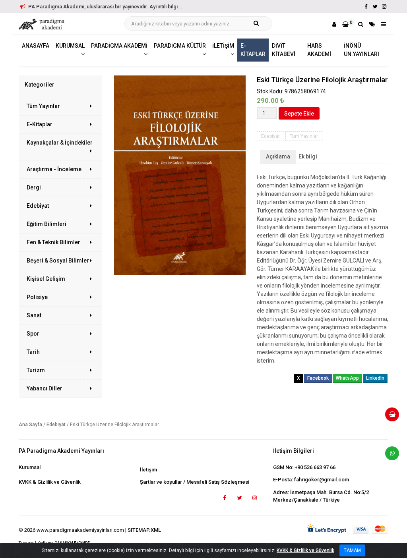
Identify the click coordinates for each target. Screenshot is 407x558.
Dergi (34, 187)
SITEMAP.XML (144, 530)
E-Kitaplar (39, 124)
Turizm (36, 370)
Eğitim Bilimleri (46, 224)
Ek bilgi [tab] (307, 156)
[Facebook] (366, 6)
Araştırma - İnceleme (54, 169)
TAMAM (352, 550)
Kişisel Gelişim (46, 279)
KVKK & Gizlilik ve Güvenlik (50, 482)
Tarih (33, 352)
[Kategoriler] (372, 24)
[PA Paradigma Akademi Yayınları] (42, 24)
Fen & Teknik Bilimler (53, 242)
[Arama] (361, 24)
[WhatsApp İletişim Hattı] (389, 456)
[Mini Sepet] (389, 417)
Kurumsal (30, 467)
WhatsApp (347, 378)
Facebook (318, 378)
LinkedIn (375, 378)
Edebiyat (38, 206)
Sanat (34, 315)
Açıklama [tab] (278, 156)
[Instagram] (384, 6)
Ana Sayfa (30, 424)
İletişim (148, 470)
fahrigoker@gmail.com (321, 480)
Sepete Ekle (299, 113)
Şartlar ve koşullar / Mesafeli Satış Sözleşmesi (194, 482)
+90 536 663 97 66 (315, 467)
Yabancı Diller (44, 388)
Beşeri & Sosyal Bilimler (58, 260)
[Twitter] (375, 6)
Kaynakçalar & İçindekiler (60, 142)
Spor (33, 333)
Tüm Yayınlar (43, 106)
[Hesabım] (334, 24)
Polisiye (37, 297)
